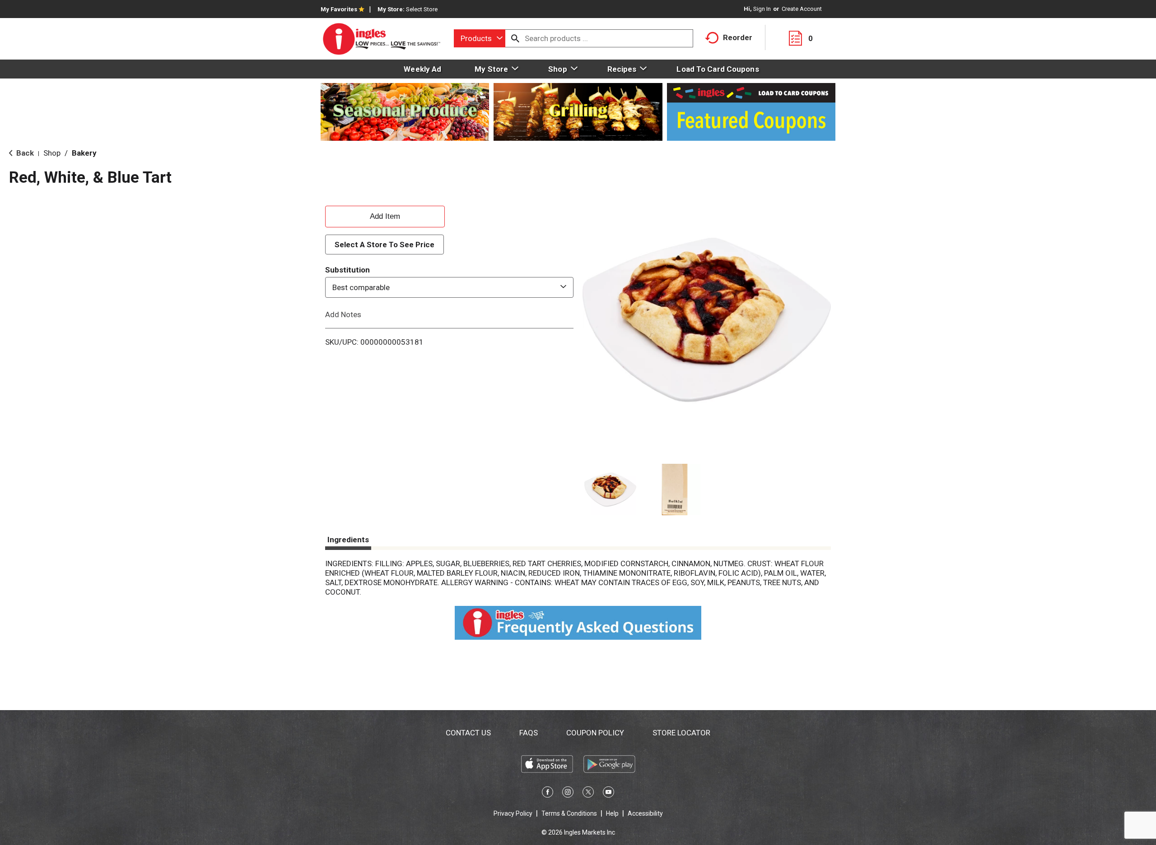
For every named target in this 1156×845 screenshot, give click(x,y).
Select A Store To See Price (384, 244)
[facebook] (547, 793)
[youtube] (608, 793)
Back (24, 152)
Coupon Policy (595, 732)
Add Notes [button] (343, 314)
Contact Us (468, 732)
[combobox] (479, 38)
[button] (610, 489)
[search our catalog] (515, 38)
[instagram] (567, 793)
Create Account (802, 8)
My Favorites (339, 9)
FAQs (528, 732)
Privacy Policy (513, 813)
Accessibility (645, 813)
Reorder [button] (737, 37)
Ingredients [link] (348, 539)
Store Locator (681, 732)
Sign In (762, 8)
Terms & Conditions (569, 813)
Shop (52, 152)
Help (612, 813)
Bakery (84, 152)
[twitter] (588, 793)
